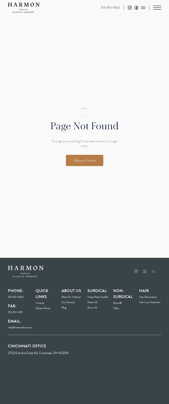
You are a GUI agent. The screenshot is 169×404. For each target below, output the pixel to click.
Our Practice (68, 302)
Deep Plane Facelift (97, 297)
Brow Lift (92, 307)
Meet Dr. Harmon (71, 297)
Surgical (97, 291)
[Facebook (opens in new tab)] (136, 8)
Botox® (117, 303)
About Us (71, 291)
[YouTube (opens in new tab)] (143, 7)
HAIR (144, 291)
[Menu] (157, 8)
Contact (40, 303)
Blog (64, 307)
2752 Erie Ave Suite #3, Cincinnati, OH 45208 (38, 353)
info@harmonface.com (20, 327)
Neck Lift (92, 302)
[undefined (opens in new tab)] (136, 271)
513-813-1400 (16, 297)
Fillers (116, 308)
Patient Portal (47, 308)
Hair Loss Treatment (149, 302)
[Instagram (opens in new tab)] (130, 8)
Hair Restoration (148, 297)
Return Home (84, 160)
